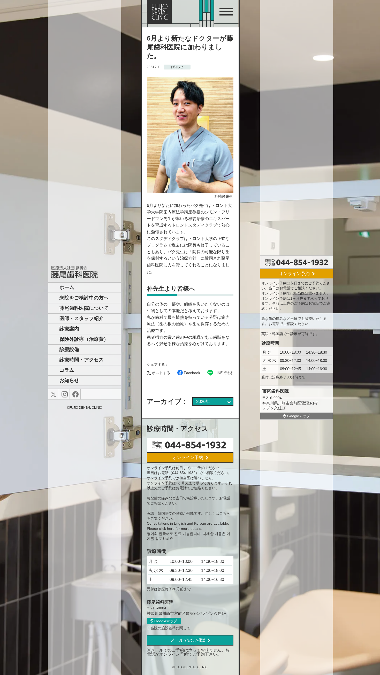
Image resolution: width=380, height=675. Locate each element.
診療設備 (69, 349)
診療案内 (69, 329)
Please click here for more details (174, 528)
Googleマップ (298, 416)
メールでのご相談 (188, 640)
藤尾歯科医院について (84, 308)
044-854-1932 (183, 473)
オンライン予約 (294, 273)
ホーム (66, 287)
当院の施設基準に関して (170, 628)
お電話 (284, 288)
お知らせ (69, 380)
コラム (66, 370)
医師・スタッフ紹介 (81, 318)
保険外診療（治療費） (84, 339)
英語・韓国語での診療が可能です (288, 333)
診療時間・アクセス (81, 360)
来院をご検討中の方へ (84, 298)
